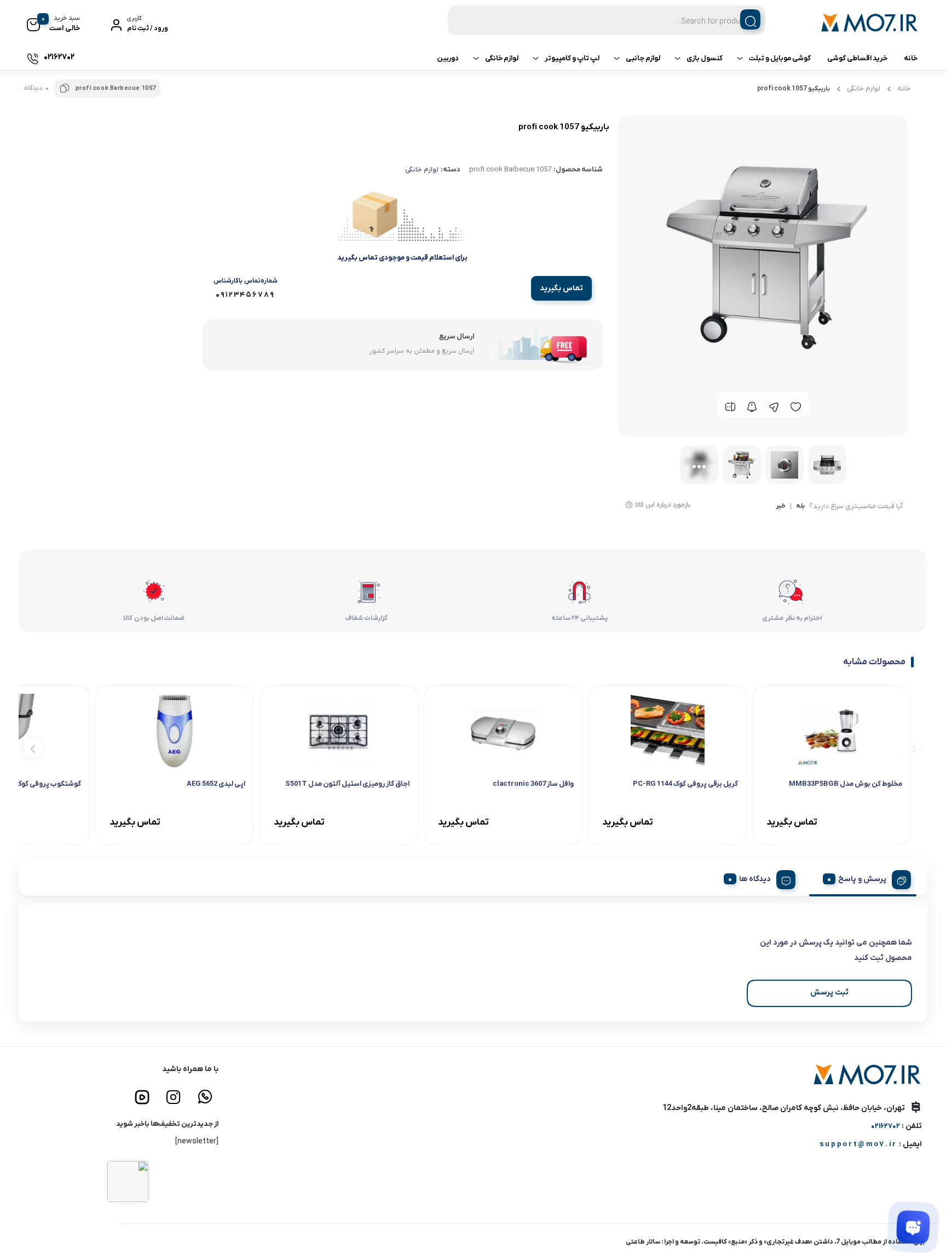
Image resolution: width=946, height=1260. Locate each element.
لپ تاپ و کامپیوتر (572, 58)
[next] (33, 747)
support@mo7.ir (858, 1144)
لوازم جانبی (643, 58)
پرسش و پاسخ (862, 879)
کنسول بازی (705, 58)
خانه (911, 58)
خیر (781, 506)
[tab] (862, 878)
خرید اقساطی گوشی (857, 58)
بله (800, 506)
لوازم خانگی (501, 58)
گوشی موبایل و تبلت (780, 58)
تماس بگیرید (561, 288)
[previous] (912, 747)
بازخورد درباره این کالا (662, 504)
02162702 (885, 1126)
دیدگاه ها (755, 879)
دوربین (448, 58)
